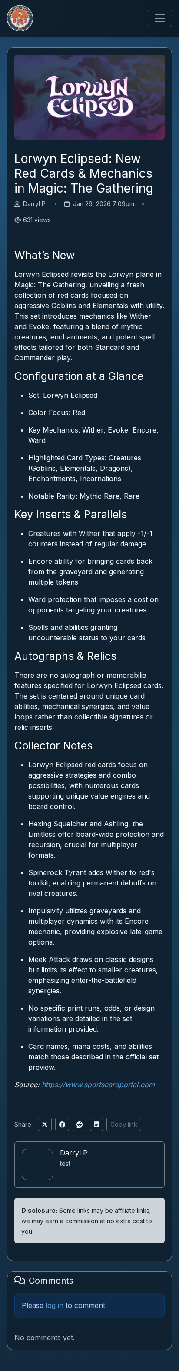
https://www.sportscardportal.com (98, 1084)
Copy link (123, 1124)
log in (54, 1305)
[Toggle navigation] (160, 18)
